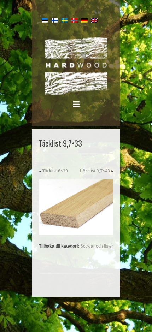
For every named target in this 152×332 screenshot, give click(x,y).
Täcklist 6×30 (55, 170)
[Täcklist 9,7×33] (76, 207)
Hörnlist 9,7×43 (95, 170)
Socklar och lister (96, 246)
